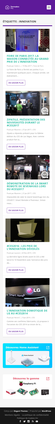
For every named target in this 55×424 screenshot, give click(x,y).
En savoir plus (16, 83)
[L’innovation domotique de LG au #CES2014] (27, 292)
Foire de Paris (38, 66)
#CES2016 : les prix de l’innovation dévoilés (23, 247)
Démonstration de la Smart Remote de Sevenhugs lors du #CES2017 (27, 186)
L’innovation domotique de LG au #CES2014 (27, 312)
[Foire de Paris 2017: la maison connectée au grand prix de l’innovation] (27, 40)
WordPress (46, 411)
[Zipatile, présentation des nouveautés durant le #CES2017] (27, 103)
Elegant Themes (21, 411)
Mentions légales (12, 415)
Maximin (17, 130)
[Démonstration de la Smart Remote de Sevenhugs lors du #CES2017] (27, 167)
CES (34, 130)
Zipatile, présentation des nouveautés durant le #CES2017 (26, 122)
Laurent (17, 253)
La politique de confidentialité (35, 415)
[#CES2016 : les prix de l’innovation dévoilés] (27, 230)
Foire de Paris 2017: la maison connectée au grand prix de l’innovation (28, 58)
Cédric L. (17, 66)
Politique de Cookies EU (27, 418)
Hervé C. (17, 317)
